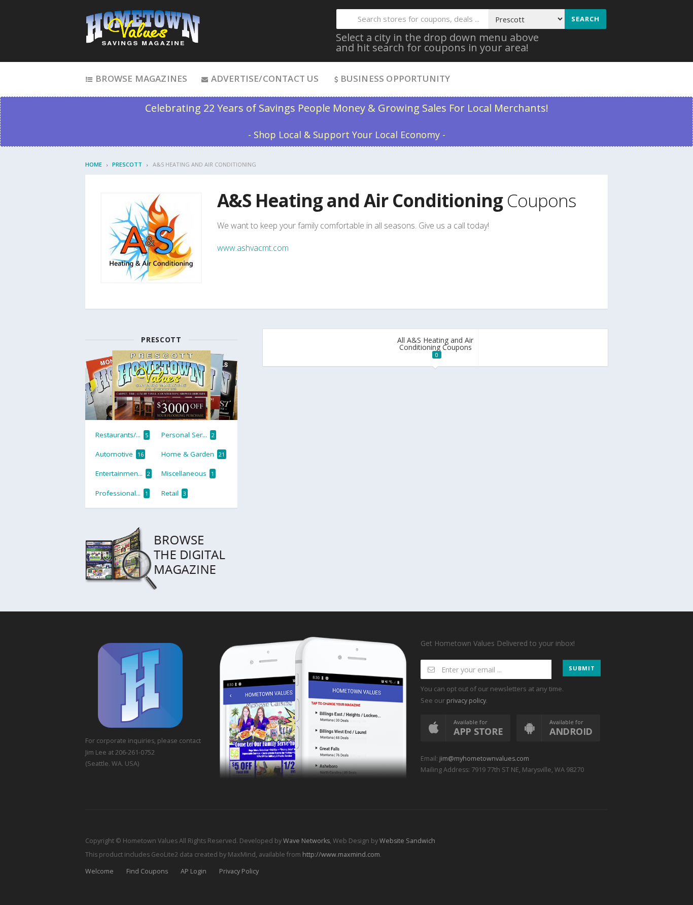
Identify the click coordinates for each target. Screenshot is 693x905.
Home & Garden (193, 454)
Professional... (121, 493)
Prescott (127, 164)
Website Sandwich (406, 840)
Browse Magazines (140, 78)
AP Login (193, 871)
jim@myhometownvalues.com (484, 758)
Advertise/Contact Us (264, 78)
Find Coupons (147, 871)
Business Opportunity (395, 78)
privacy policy (466, 700)
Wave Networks (306, 840)
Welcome (99, 871)
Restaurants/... (121, 434)
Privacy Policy (239, 871)
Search (585, 18)
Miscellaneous (187, 473)
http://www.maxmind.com (341, 854)
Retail (173, 493)
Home (93, 164)
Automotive (119, 454)
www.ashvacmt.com (253, 247)
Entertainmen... (122, 473)
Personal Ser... (188, 434)
